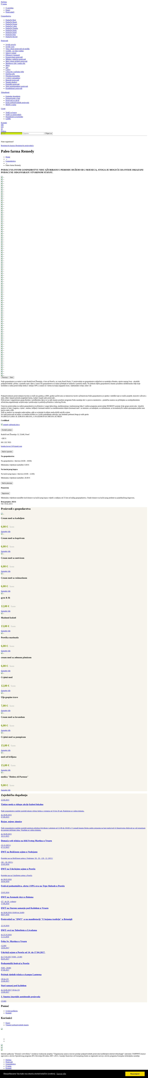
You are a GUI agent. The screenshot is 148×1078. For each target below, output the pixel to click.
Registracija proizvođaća (25, 146)
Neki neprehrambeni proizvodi (17, 86)
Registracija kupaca (8, 146)
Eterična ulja (10, 74)
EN (2, 127)
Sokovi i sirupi (11, 53)
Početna (4, 2)
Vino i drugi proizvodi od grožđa (17, 49)
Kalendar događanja (13, 96)
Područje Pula (11, 35)
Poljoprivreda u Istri (13, 98)
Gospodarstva (6, 16)
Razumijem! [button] (135, 1074)
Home (8, 157)
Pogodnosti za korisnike (14, 117)
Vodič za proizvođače (13, 115)
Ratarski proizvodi (12, 80)
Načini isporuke (7, 451)
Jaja (7, 68)
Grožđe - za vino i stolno (15, 51)
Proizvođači (10, 12)
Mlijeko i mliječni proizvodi (16, 59)
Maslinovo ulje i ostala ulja (15, 63)
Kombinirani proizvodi (14, 88)
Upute (3, 109)
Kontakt (4, 123)
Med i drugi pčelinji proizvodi (16, 61)
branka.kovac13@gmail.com (11, 446)
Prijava (3, 131)
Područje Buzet (11, 22)
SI (2, 129)
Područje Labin (11, 26)
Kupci (8, 10)
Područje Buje (11, 20)
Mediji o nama (11, 105)
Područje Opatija (12, 28)
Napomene (5, 493)
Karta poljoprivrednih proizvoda (17, 103)
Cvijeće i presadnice (13, 78)
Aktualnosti (5, 92)
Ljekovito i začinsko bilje (15, 72)
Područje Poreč (11, 33)
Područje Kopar (11, 24)
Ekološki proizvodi (12, 84)
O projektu (9, 8)
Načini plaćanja (7, 483)
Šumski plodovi (11, 82)
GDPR (8, 119)
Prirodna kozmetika (13, 76)
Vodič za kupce (11, 113)
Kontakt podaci (7, 430)
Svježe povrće (11, 45)
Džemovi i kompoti (13, 55)
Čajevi (8, 70)
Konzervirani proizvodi (14, 57)
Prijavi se (49, 133)
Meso (8, 65)
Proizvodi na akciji (12, 100)
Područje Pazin (11, 30)
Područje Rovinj (11, 37)
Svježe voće (10, 47)
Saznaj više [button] (61, 1074)
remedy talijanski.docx (11, 425)
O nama (4, 4)
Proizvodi (4, 41)
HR (2, 125)
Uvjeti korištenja (12, 1011)
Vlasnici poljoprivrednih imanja (17, 1025)
